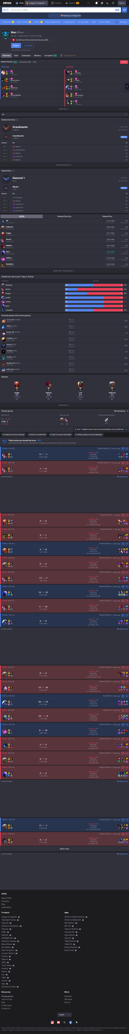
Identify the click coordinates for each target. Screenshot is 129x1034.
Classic (38, 22)
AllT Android (69, 923)
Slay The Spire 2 (8, 950)
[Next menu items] (117, 22)
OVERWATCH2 (7, 938)
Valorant (5, 929)
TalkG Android (70, 941)
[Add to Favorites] (26, 32)
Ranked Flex (107, 216)
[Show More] (96, 3)
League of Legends (36, 3)
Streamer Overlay (9, 987)
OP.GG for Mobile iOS (72, 920)
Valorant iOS (69, 932)
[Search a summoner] (117, 9)
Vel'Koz (9, 258)
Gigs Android (69, 935)
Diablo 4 (5, 959)
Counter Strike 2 (8, 953)
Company (5, 901)
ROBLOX (5, 935)
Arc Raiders (6, 947)
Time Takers (6, 965)
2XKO (4, 962)
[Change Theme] (107, 3)
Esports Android (70, 947)
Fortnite (5, 956)
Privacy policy (7, 996)
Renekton (9, 264)
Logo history (6, 907)
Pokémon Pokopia (9, 941)
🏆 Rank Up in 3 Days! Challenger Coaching (62, 16)
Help (3, 1002)
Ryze (8, 252)
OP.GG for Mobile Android (74, 917)
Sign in (121, 3)
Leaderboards (69, 22)
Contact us (6, 1008)
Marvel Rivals (7, 944)
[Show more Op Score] (126, 429)
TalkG (4, 978)
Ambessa (9, 227)
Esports (5, 981)
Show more (64, 849)
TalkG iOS (68, 944)
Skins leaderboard (53, 22)
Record (124, 62)
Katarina (9, 245)
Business (68, 996)
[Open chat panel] (127, 86)
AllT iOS (67, 926)
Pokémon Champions (10, 926)
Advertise (68, 999)
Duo (3, 975)
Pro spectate (83, 22)
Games (4, 971)
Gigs (3, 984)
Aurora (8, 239)
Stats (94, 22)
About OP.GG (7, 898)
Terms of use (7, 999)
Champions (8, 22)
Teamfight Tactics (9, 920)
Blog (3, 904)
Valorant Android (71, 929)
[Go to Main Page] (7, 3)
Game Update (104, 22)
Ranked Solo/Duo (64, 216)
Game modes (23, 22)
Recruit (67, 1002)
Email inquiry (7, 1005)
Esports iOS (69, 950)
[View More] (88, 3)
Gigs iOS (67, 938)
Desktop (5, 968)
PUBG (4, 932)
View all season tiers (63, 165)
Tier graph (28, 46)
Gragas (8, 233)
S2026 (21, 216)
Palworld (5, 923)
